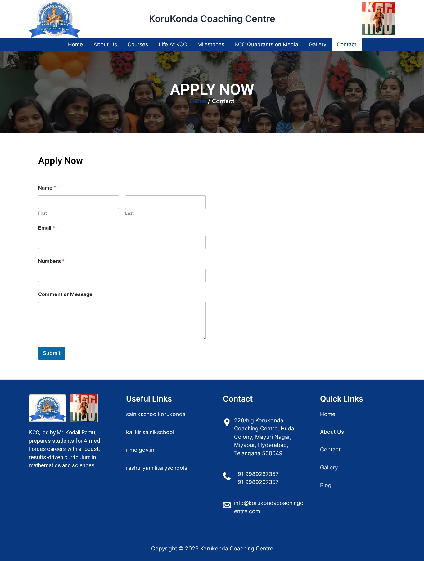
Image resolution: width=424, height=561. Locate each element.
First (42, 213)
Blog (326, 485)
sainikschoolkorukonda (156, 414)
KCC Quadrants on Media (266, 44)
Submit (52, 353)
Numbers (51, 261)
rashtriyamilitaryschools (156, 468)
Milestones (210, 44)
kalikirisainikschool (150, 432)
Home (75, 44)
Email (46, 228)
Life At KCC (173, 44)
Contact (346, 44)
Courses (138, 44)
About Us (105, 44)
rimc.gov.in (140, 450)
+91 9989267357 (256, 474)
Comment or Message (65, 294)
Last (129, 213)
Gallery (317, 44)
